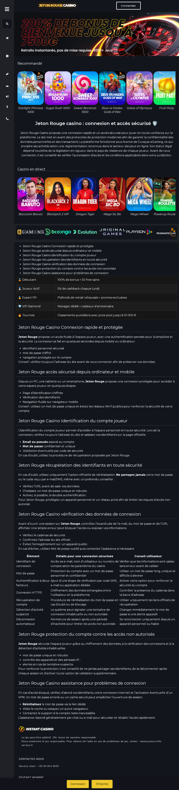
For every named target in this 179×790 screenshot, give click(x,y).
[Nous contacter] (7, 119)
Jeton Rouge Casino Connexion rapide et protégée (58, 246)
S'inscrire (102, 784)
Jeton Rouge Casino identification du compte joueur (59, 255)
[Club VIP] (7, 74)
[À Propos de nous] (7, 56)
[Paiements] (7, 106)
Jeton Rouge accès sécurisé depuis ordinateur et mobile (62, 250)
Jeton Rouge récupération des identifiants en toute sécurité (65, 259)
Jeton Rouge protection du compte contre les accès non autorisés (69, 268)
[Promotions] (7, 96)
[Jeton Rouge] (7, 38)
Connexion (77, 784)
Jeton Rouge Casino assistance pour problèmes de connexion (66, 273)
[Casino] (7, 86)
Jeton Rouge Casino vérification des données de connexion (64, 264)
